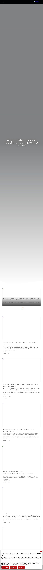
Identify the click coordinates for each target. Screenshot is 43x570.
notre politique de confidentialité (22, 564)
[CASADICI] (38, 2)
